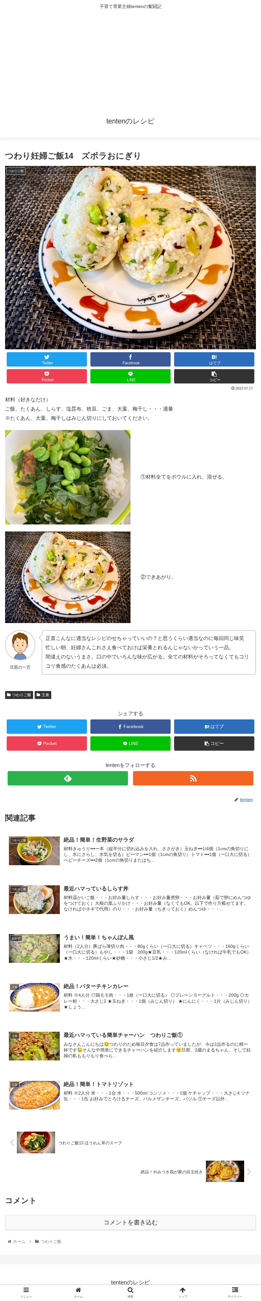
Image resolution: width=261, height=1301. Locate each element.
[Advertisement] (130, 61)
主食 (45, 695)
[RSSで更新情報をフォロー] (193, 778)
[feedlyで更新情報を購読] (68, 778)
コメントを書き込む (130, 1222)
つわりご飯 (21, 695)
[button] (241, 817)
